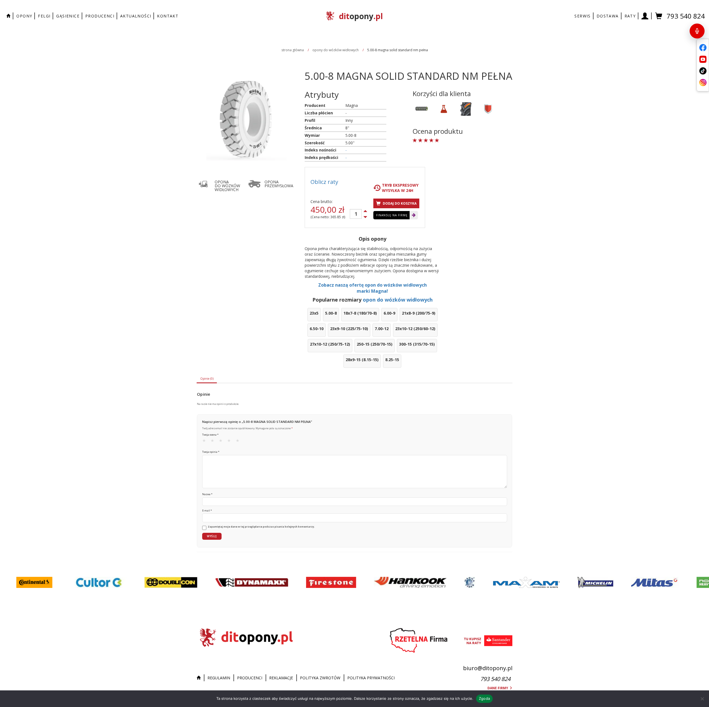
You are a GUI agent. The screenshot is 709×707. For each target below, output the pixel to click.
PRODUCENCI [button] (99, 16)
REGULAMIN (218, 677)
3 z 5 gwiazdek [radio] (222, 441)
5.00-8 (331, 313)
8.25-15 (392, 359)
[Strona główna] (200, 678)
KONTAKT (167, 16)
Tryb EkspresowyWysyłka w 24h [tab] (400, 188)
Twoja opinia (210, 452)
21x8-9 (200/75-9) (418, 313)
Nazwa (207, 494)
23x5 (314, 313)
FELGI (44, 16)
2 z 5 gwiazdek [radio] (214, 441)
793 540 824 (686, 15)
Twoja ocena (210, 434)
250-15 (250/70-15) (374, 344)
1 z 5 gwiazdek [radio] (205, 441)
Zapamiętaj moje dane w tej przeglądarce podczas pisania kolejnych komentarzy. (261, 526)
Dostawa (608, 16)
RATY (630, 16)
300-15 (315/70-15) (417, 344)
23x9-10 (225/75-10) (349, 328)
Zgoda (484, 698)
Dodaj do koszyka (399, 203)
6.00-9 (389, 313)
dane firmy (498, 688)
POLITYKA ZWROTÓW (320, 677)
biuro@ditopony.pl (487, 668)
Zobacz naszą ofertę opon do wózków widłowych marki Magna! (372, 288)
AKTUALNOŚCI (135, 16)
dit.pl (361, 16)
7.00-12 (382, 328)
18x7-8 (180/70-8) (360, 313)
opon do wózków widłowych (398, 299)
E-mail (207, 510)
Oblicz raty (324, 182)
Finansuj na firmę (392, 215)
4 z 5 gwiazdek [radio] (230, 441)
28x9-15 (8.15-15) (362, 359)
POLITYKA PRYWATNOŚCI (371, 677)
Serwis (582, 16)
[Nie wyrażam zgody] (702, 698)
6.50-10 (316, 328)
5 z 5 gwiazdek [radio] (239, 441)
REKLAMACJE (281, 677)
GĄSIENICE (67, 16)
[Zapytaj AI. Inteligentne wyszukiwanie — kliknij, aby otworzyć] (697, 31)
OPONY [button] (24, 16)
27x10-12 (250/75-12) (330, 344)
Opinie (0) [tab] (207, 379)
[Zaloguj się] (645, 16)
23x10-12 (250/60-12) (415, 328)
